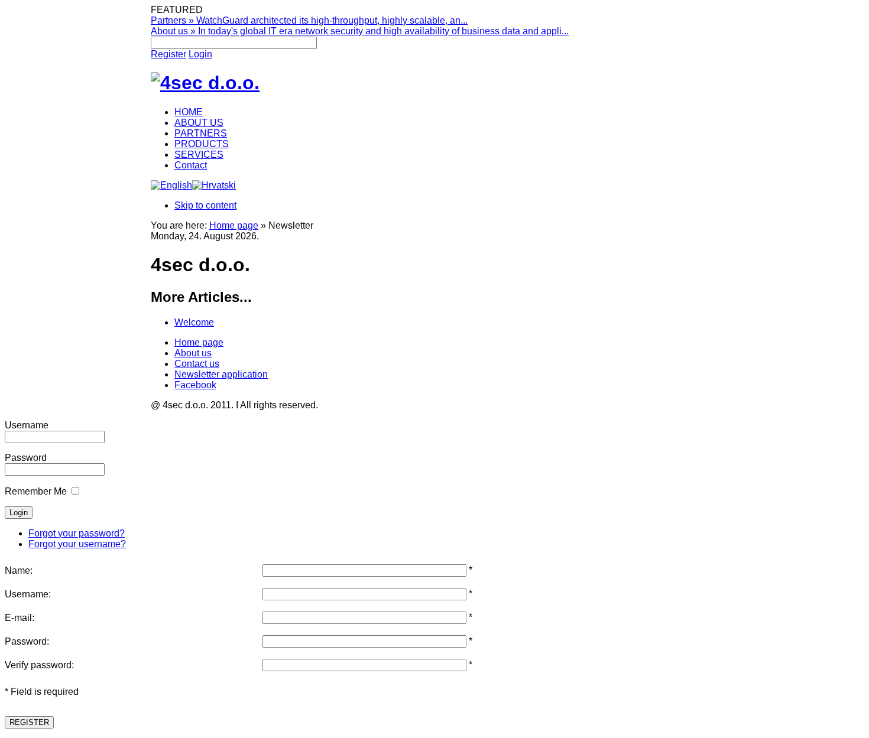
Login (200, 54)
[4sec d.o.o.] (205, 82)
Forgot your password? (76, 533)
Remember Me (36, 491)
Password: (27, 641)
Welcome (194, 322)
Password (26, 458)
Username (26, 425)
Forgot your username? (77, 544)
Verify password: (39, 665)
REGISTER (29, 722)
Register (168, 54)
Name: (19, 570)
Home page (233, 225)
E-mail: (19, 618)
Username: (28, 594)
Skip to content (205, 205)
